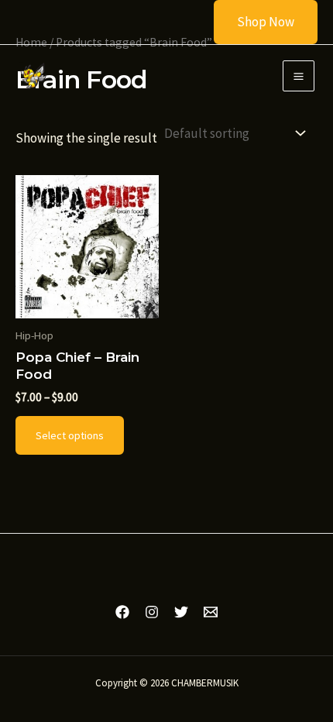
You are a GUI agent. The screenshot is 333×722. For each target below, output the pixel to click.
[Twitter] (181, 612)
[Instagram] (152, 612)
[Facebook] (122, 612)
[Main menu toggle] (298, 76)
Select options (70, 435)
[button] (256, 22)
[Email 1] (211, 612)
